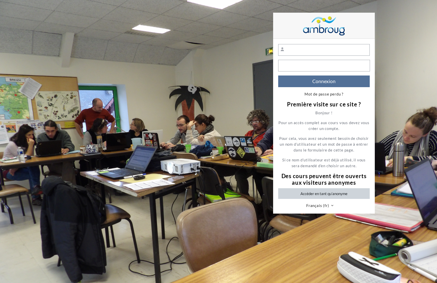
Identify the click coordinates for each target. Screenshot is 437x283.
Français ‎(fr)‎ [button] (318, 205)
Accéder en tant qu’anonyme (323, 193)
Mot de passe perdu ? (323, 94)
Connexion (324, 81)
